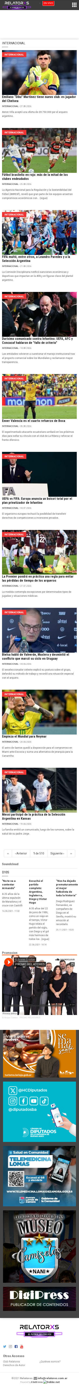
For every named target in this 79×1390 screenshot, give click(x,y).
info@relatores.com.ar (52, 1378)
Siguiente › (57, 853)
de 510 (38, 853)
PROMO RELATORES (30, 1017)
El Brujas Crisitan (10, 1017)
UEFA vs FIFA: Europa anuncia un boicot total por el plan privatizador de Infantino (37, 501)
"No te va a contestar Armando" (9, 884)
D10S (5, 872)
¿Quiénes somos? (50, 1361)
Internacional (10, 106)
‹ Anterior (21, 853)
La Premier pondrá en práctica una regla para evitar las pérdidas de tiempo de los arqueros (38, 578)
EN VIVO (48, 3)
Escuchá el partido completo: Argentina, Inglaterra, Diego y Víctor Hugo (38, 891)
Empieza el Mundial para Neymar (24, 736)
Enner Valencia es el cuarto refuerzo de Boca (33, 421)
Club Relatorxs (11, 1361)
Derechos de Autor (14, 1365)
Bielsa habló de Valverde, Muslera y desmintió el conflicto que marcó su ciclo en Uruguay (35, 656)
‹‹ (8, 853)
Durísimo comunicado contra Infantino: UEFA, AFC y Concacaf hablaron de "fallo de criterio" (37, 341)
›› (71, 853)
